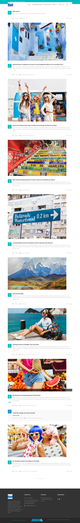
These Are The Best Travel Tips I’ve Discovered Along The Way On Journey (35, 125)
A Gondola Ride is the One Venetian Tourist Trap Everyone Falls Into (33, 243)
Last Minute (26, 74)
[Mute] (9, 399)
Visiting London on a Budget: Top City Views (26, 344)
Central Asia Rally (18, 294)
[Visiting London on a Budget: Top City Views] (37, 324)
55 (17, 303)
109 (21, 418)
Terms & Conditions (22, 520)
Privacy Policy (14, 520)
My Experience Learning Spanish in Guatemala (26, 395)
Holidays (22, 74)
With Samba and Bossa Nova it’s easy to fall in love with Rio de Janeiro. (34, 180)
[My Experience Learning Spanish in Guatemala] (37, 375)
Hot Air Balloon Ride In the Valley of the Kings (26, 461)
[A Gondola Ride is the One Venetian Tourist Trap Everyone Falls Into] (37, 216)
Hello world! (16, 11)
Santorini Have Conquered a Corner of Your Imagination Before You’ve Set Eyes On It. (38, 64)
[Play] (9, 390)
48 (17, 74)
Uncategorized (24, 18)
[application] (40, 390)
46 (17, 253)
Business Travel (23, 354)
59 (17, 354)
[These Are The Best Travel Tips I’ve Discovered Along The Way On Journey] (37, 100)
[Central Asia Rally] (37, 273)
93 (17, 471)
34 (17, 135)
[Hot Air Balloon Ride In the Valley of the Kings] (37, 441)
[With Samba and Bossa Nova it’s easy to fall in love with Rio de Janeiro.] (37, 158)
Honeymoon (27, 405)
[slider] (10, 401)
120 (17, 405)
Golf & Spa (29, 354)
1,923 (18, 18)
